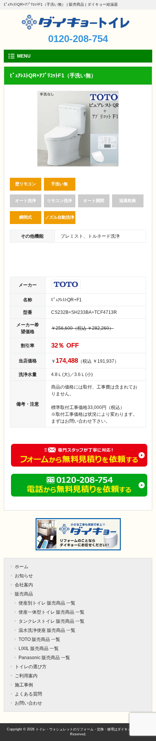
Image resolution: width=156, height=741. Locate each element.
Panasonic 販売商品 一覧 (44, 657)
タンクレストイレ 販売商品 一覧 (51, 621)
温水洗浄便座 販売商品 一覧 (47, 630)
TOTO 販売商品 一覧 (39, 639)
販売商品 (24, 594)
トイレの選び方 (31, 666)
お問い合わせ (28, 703)
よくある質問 (28, 694)
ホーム (21, 566)
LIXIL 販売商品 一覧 (39, 648)
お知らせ (24, 575)
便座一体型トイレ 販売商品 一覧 (51, 612)
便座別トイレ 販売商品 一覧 (47, 603)
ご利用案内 (26, 675)
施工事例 (24, 685)
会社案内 (24, 584)
